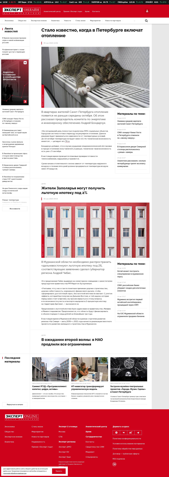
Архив (87, 11)
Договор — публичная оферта (126, 454)
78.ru (67, 141)
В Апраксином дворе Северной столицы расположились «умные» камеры (14, 167)
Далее (43, 184)
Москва (62, 432)
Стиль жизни (80, 20)
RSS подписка (119, 459)
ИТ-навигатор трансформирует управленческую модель (87, 387)
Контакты (96, 11)
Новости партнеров (113, 20)
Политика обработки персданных (127, 449)
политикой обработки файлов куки (14, 473)
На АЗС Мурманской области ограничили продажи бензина (130, 314)
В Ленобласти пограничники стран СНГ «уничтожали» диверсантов (13, 179)
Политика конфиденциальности (127, 438)
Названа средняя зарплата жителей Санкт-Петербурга (13, 110)
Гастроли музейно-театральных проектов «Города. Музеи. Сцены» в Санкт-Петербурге (128, 389)
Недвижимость (38, 442)
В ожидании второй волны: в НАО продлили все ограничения (72, 341)
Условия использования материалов (129, 444)
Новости (67, 20)
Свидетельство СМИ (95, 447)
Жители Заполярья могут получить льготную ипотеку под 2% (73, 190)
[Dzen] (116, 432)
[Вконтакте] (123, 432)
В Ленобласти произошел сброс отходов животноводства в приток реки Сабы (14, 156)
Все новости (15, 209)
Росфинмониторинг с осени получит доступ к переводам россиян (13, 52)
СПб (60, 437)
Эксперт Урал (65, 457)
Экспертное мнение (39, 20)
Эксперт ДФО (65, 447)
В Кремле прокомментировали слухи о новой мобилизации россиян (14, 40)
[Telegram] (138, 432)
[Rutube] (131, 432)
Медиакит (90, 452)
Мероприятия (95, 20)
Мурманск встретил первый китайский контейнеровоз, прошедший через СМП (130, 302)
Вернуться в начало (15, 404)
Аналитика (55, 20)
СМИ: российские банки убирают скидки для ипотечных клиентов (131, 288)
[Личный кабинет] (147, 11)
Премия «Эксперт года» (72, 11)
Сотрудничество (94, 437)
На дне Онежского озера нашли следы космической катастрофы (14, 190)
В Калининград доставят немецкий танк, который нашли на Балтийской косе (14, 132)
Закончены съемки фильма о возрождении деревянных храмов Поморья (13, 144)
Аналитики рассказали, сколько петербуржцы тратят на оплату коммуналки (131, 163)
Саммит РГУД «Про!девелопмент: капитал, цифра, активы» (49, 387)
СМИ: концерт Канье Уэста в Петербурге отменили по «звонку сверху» (12, 121)
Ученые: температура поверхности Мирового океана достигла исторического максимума (14, 203)
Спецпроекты (92, 457)
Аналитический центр (52, 11)
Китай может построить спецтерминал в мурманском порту (130, 274)
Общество (22, 20)
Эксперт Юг (64, 452)
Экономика (9, 20)
